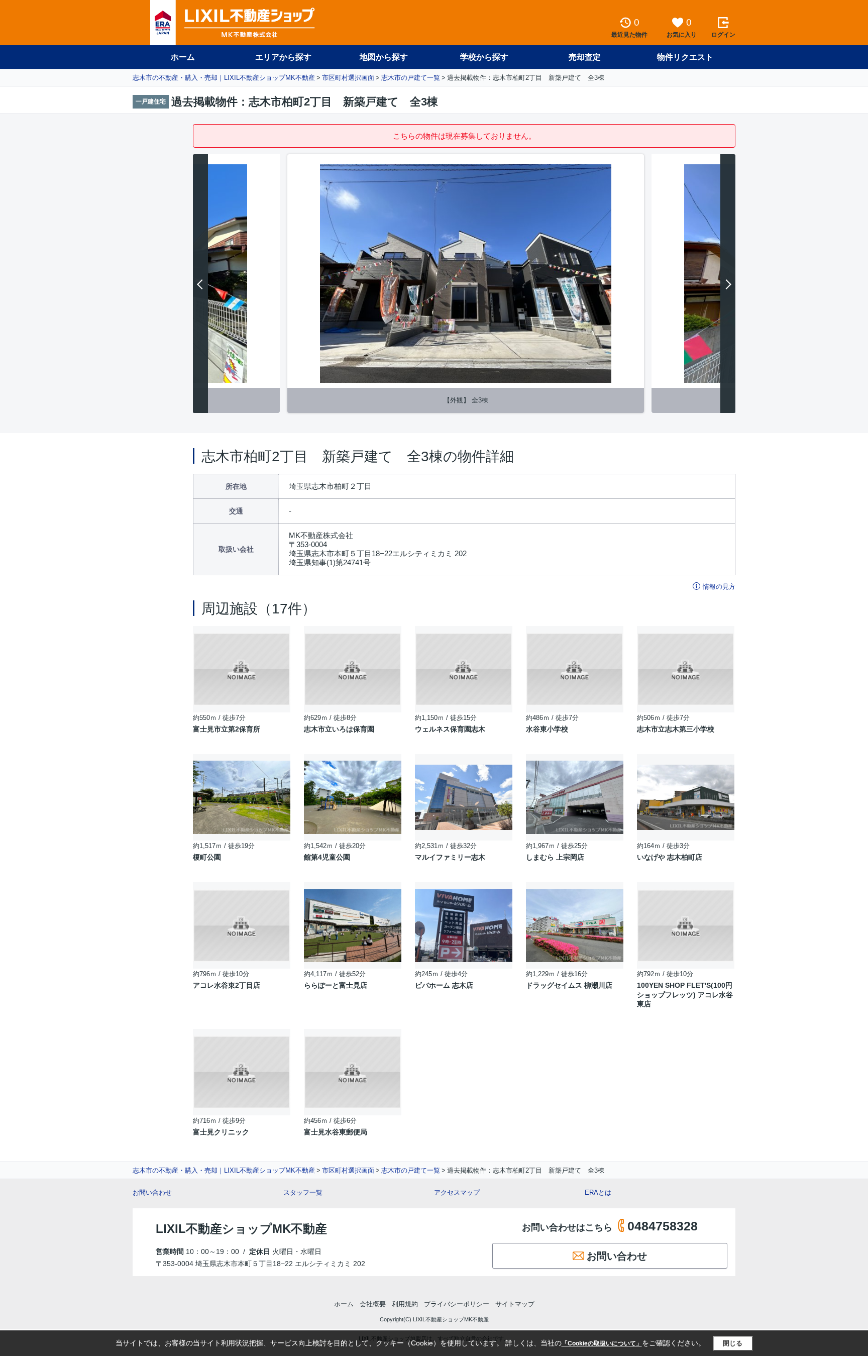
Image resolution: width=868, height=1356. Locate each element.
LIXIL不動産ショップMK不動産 (241, 1228)
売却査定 (585, 57)
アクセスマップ (457, 1192)
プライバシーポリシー (456, 1304)
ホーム (183, 57)
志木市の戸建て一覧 (410, 77)
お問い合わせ (152, 1192)
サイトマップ (514, 1304)
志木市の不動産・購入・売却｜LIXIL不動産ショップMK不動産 (224, 77)
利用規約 (405, 1304)
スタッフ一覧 (302, 1192)
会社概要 (373, 1304)
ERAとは (598, 1192)
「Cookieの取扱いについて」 (602, 1343)
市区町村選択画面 (348, 77)
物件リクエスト (685, 57)
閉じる (732, 1343)
